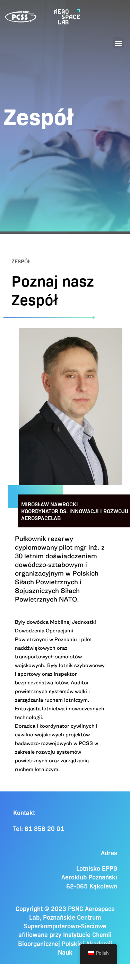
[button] (118, 43)
